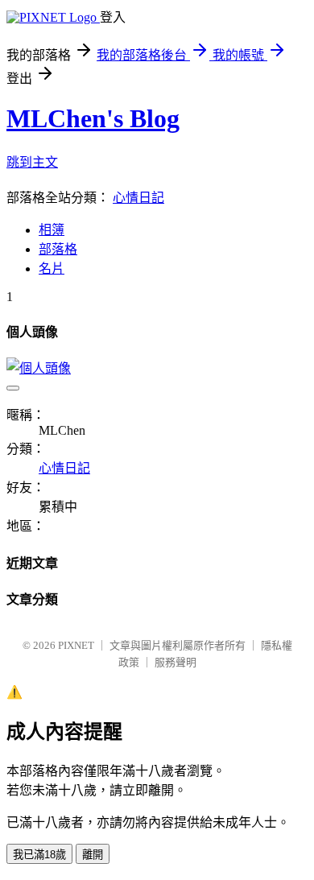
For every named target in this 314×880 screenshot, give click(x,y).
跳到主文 (32, 162)
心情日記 (138, 198)
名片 (51, 268)
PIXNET (76, 645)
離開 (92, 855)
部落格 (58, 249)
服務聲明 (175, 662)
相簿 (51, 230)
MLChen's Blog (93, 118)
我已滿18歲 (39, 855)
